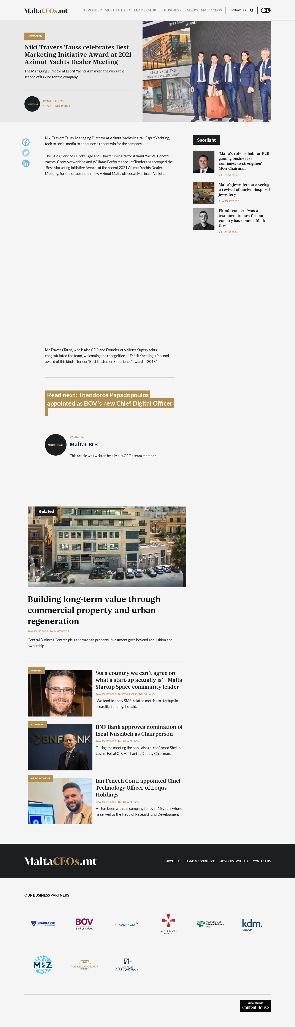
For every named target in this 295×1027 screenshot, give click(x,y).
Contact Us (262, 861)
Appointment (40, 778)
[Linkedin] (27, 164)
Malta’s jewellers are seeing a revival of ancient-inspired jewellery (244, 189)
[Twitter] (27, 154)
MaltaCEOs (211, 10)
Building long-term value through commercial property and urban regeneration (94, 611)
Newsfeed (92, 10)
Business (37, 724)
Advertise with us (234, 861)
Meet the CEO (118, 10)
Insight (36, 670)
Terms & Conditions (200, 861)
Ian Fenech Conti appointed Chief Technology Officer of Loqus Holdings (138, 788)
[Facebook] (27, 143)
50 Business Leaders (178, 10)
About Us (173, 861)
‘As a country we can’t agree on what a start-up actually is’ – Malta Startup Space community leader (139, 680)
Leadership (145, 10)
